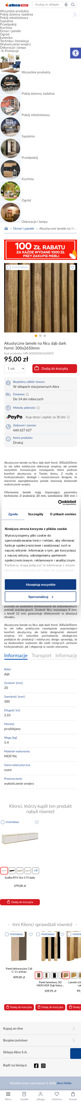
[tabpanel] (40, 297)
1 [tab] (36, 336)
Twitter (43, 1065)
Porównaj (20, 267)
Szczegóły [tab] (35, 514)
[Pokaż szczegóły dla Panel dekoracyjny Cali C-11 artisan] (19, 946)
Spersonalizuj (38, 596)
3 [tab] (44, 336)
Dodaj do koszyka (55, 368)
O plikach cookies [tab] (63, 514)
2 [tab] (40, 336)
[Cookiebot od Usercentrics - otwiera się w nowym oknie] (58, 502)
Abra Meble (64, 1083)
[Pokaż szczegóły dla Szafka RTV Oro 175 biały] (20, 837)
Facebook (36, 1065)
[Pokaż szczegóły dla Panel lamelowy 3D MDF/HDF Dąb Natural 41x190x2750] (50, 946)
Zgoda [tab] (13, 514)
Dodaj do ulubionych (72, 267)
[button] (75, 53)
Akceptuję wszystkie (40, 584)
